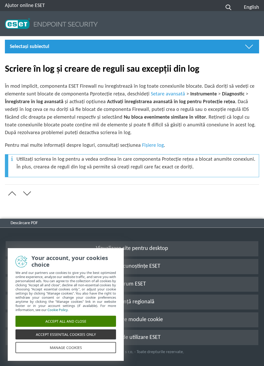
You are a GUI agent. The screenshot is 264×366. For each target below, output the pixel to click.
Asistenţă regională (132, 302)
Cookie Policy (57, 309)
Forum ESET (132, 284)
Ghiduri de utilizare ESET (132, 337)
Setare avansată (168, 94)
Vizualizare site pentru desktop (132, 248)
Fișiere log (153, 145)
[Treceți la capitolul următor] (26, 193)
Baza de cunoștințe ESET (132, 266)
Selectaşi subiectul (29, 46)
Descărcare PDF (24, 223)
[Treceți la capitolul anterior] (11, 193)
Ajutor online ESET (25, 5)
